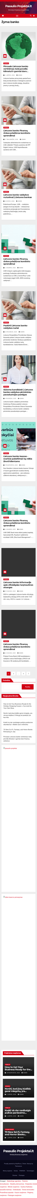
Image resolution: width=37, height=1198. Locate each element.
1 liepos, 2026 (10, 75)
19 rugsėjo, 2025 (11, 332)
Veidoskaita (17, 1189)
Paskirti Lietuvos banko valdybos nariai (15, 326)
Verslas (7, 1064)
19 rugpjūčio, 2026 (13, 1072)
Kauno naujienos (20, 1192)
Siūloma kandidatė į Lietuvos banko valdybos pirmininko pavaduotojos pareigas (18, 392)
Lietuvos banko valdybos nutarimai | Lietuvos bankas (17, 196)
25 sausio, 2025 (10, 591)
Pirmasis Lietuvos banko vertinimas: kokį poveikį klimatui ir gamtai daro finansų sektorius (15, 70)
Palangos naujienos (14, 1195)
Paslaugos (22, 1175)
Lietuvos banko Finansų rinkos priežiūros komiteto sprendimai (16, 133)
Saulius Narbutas (26, 1187)
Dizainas (7, 1086)
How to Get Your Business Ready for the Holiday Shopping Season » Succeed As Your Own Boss (17, 706)
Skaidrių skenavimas (17, 1184)
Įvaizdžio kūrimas (6, 1189)
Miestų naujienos (7, 1171)
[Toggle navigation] (17, 15)
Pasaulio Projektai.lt (18, 6)
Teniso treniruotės (28, 1189)
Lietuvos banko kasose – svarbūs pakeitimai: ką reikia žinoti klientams (17, 459)
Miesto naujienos (13, 1187)
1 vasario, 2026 (10, 267)
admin (20, 75)
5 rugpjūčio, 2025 (11, 465)
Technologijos (9, 1129)
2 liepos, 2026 (12, 1094)
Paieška (6, 680)
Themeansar (18, 1166)
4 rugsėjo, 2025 (11, 398)
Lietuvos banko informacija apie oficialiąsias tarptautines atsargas (18, 585)
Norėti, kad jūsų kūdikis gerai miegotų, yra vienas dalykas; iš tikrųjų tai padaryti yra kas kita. (17, 715)
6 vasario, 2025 (10, 529)
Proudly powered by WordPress (13, 1163)
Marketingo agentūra (14, 1181)
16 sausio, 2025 (10, 653)
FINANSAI (6, 63)
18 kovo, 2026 (10, 201)
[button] (30, 15)
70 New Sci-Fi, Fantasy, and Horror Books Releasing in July (17, 1134)
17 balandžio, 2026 (11, 139)
